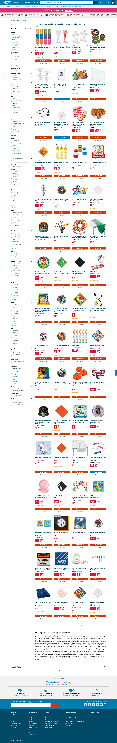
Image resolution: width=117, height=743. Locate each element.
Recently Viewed (16, 667)
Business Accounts (14, 717)
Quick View (44, 63)
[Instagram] (105, 704)
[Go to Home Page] (11, 20)
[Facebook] (85, 704)
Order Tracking (32, 717)
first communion (64, 649)
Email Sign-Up (14, 725)
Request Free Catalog (15, 719)
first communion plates (67, 636)
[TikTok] (97, 704)
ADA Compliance (32, 732)
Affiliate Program (48, 719)
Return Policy (31, 721)
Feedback (116, 372)
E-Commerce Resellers (69, 723)
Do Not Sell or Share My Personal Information (74, 721)
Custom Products (94, 714)
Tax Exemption (32, 731)
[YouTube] (101, 704)
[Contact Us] (104, 2)
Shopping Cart (32, 725)
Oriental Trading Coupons (16, 723)
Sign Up (54, 705)
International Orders (33, 727)
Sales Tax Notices (32, 729)
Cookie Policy (68, 725)
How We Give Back (49, 716)
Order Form (31, 719)
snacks (87, 641)
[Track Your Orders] (101, 2)
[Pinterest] (93, 704)
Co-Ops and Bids (14, 716)
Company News (48, 727)
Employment (48, 717)
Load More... (13, 49)
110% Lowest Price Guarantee (51, 721)
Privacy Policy (68, 714)
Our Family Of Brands (49, 725)
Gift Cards (13, 721)
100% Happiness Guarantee (51, 723)
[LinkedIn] (89, 704)
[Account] (108, 2)
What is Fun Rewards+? (15, 729)
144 (78, 626)
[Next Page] (82, 626)
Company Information (49, 714)
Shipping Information (33, 723)
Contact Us (31, 714)
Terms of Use (67, 716)
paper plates (71, 649)
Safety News (67, 719)
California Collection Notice (71, 717)
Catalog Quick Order (15, 714)
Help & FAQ (31, 716)
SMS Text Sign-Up (14, 727)
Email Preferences (32, 734)
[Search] (95, 2)
